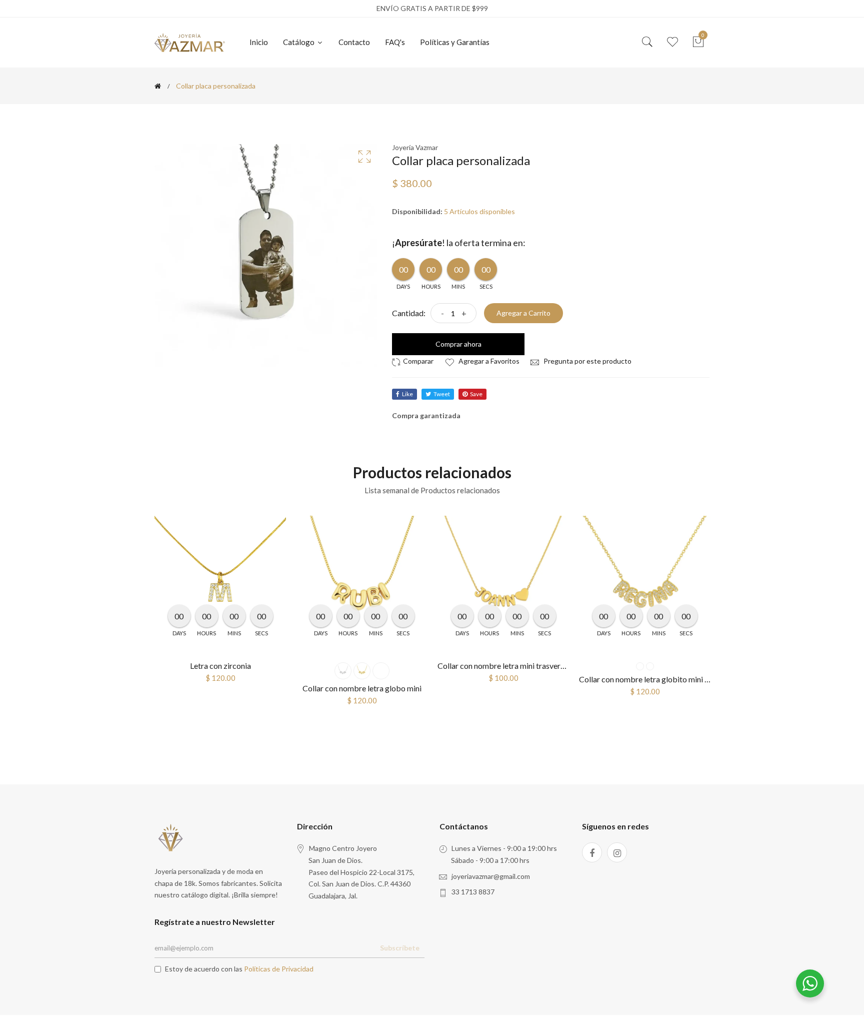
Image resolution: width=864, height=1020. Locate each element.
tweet (442, 394)
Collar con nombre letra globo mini (362, 688)
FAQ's (395, 42)
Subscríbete (400, 947)
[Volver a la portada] (157, 86)
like (407, 394)
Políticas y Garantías (455, 42)
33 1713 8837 (473, 891)
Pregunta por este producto (587, 361)
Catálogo (299, 42)
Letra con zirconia (220, 665)
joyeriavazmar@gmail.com (491, 876)
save (476, 394)
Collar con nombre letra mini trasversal (504, 665)
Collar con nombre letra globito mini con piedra (659, 679)
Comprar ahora (459, 344)
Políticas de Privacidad (279, 968)
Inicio (259, 42)
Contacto (354, 42)
